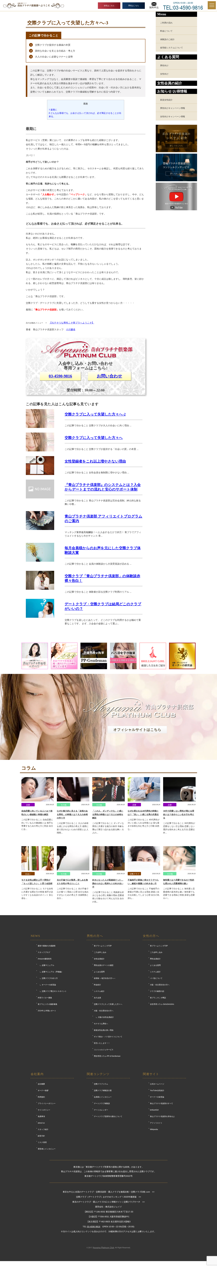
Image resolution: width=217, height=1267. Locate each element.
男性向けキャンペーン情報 (172, 107)
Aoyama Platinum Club (103, 1247)
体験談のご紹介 (167, 39)
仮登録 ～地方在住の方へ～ (105, 978)
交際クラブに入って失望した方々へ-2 (95, 414)
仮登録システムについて (171, 47)
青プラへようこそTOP (103, 946)
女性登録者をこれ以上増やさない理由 (95, 461)
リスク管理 (42, 1142)
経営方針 (41, 1136)
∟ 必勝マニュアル (46, 965)
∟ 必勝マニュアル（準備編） (50, 972)
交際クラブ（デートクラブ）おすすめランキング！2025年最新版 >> (108, 1197)
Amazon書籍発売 (45, 959)
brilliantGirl (154, 1110)
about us (41, 1123)
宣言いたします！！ (102, 1043)
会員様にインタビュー (103, 1097)
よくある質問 (99, 972)
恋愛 (28, 804)
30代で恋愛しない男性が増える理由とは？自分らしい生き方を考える (178, 814)
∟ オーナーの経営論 (47, 985)
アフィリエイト (156, 1123)
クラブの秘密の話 (157, 991)
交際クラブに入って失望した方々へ (94, 438)
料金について (166, 30)
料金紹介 (97, 985)
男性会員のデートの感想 (103, 965)
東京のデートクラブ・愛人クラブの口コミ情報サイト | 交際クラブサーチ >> (108, 1202)
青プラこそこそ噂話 (158, 998)
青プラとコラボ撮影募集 (47, 1004)
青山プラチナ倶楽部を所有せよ (162, 1116)
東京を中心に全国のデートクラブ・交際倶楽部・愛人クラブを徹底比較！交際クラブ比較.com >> (108, 1192)
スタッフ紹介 (43, 1129)
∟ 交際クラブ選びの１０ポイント (52, 991)
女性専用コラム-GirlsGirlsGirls (162, 1004)
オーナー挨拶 (43, 1090)
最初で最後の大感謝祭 (47, 946)
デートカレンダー (101, 1110)
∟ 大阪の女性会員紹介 (104, 1017)
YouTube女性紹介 (157, 1090)
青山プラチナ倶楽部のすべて (161, 1103)
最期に (53, 109)
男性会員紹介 (155, 959)
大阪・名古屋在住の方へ (103, 1011)
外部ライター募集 (45, 998)
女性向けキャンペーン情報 (172, 116)
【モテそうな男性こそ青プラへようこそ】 (71, 322)
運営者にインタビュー (47, 1149)
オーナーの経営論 (157, 1097)
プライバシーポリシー (47, 1103)
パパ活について (156, 978)
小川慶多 (70, 329)
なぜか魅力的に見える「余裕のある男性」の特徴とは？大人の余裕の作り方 (72, 814)
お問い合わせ (109, 376)
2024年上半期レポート (47, 1011)
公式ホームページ (157, 1084)
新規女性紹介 (166, 99)
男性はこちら (133, 6)
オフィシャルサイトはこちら (137, 730)
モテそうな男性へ (101, 1024)
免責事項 (41, 1116)
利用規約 (41, 1097)
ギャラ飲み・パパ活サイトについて (108, 1037)
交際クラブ (134, 873)
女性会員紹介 (99, 959)
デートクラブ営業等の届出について (108, 1116)
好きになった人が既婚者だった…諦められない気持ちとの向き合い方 (107, 883)
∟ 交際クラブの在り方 (48, 978)
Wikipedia (154, 1129)
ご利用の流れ (166, 22)
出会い (28, 873)
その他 (63, 804)
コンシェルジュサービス (103, 1050)
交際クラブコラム (101, 1084)
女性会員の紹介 (169, 83)
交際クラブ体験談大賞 (103, 1090)
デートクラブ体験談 (102, 1103)
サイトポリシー (44, 1110)
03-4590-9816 (60, 376)
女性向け (164, 73)
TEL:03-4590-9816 (183, 7)
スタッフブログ (44, 952)
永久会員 (97, 998)
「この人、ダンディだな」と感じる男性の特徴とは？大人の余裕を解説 (107, 814)
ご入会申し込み (100, 952)
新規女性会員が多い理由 (103, 1030)
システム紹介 (99, 991)
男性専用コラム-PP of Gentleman (107, 1056)
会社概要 (41, 1084)
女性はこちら (109, 6)
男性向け (164, 65)
